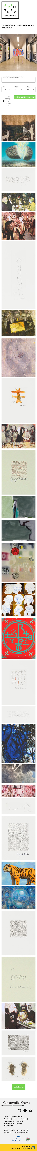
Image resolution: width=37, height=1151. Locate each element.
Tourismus (8, 1121)
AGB (6, 1130)
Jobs (15, 1119)
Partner (18, 1121)
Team (6, 1116)
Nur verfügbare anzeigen (8, 101)
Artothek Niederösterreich (25, 25)
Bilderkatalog (7, 27)
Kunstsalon (8, 1126)
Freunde (19, 1123)
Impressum (8, 1132)
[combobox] (6, 89)
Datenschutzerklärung (18, 1130)
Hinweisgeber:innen (22, 1132)
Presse (23, 1119)
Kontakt (7, 1119)
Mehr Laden (18, 1087)
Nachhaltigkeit (17, 1116)
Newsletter (8, 1123)
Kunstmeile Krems (8, 25)
